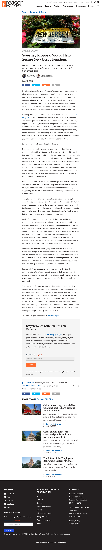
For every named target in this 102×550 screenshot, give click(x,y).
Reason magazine (44, 520)
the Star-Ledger (53, 315)
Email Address (34, 355)
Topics (57, 6)
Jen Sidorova (28, 383)
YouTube (10, 504)
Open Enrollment (79, 2)
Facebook (10, 494)
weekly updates (13, 517)
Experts (48, 6)
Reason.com (81, 6)
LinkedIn (10, 500)
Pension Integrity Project (52, 334)
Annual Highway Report (65, 2)
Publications (68, 6)
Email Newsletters (44, 506)
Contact (40, 499)
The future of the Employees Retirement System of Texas (58, 459)
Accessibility (74, 524)
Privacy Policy (74, 521)
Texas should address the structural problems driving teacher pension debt (57, 434)
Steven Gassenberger (54, 450)
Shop (39, 523)
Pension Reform (38, 12)
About (39, 6)
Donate (91, 6)
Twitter (9, 497)
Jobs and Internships (45, 513)
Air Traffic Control (52, 2)
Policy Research (43, 516)
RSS (8, 507)
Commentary (30, 51)
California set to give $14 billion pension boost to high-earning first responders (59, 408)
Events (87, 2)
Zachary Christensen (32, 386)
